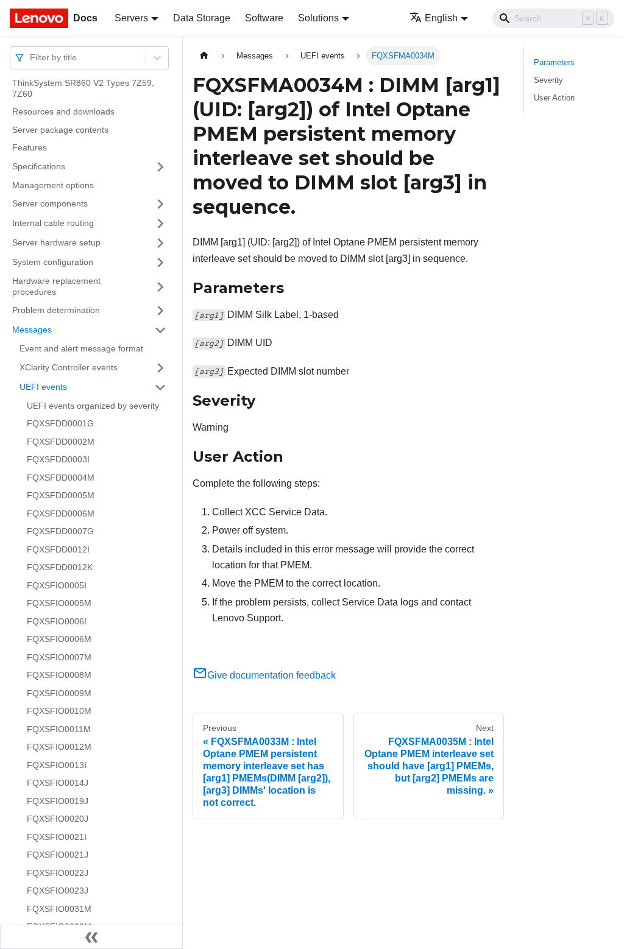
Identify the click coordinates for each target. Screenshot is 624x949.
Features (29, 147)
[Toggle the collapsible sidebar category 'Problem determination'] (160, 310)
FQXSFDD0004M (60, 477)
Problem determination (56, 310)
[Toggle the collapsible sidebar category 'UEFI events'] (160, 387)
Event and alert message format (81, 348)
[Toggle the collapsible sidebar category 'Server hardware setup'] (160, 243)
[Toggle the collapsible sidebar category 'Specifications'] (160, 167)
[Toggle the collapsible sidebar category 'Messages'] (160, 330)
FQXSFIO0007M (59, 657)
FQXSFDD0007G (60, 531)
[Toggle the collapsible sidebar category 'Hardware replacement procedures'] (160, 286)
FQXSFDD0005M (60, 495)
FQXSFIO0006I (57, 621)
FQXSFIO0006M (59, 639)
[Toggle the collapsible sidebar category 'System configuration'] (160, 262)
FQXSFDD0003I (58, 459)
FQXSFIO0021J (57, 854)
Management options (53, 185)
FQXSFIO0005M (59, 603)
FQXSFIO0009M (59, 693)
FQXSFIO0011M (59, 729)
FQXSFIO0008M (59, 675)
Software (264, 18)
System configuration (52, 262)
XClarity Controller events (69, 367)
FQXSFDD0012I (58, 549)
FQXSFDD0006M (60, 513)
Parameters (554, 62)
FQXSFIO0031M (59, 909)
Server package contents (60, 130)
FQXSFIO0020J (57, 819)
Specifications (38, 166)
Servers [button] (131, 18)
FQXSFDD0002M (60, 441)
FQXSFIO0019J (57, 801)
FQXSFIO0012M (59, 747)
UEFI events (43, 387)
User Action (554, 97)
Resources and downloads (63, 111)
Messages (32, 329)
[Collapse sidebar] (91, 937)
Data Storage (201, 18)
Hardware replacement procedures (56, 286)
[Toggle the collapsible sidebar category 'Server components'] (160, 204)
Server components (50, 203)
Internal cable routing (53, 223)
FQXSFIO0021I (57, 837)
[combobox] (31, 58)
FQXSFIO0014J (57, 783)
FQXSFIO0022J (57, 873)
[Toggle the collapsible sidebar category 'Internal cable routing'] (160, 223)
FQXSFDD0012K (60, 567)
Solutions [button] (318, 18)
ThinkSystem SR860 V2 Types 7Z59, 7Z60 (83, 88)
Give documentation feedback (271, 675)
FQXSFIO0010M (59, 711)
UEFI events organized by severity (93, 406)
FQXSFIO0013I (57, 765)
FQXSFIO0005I (57, 585)
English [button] (441, 18)
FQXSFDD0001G (60, 423)
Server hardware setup (56, 242)
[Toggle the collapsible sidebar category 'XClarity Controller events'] (160, 368)
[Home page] (204, 55)
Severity (548, 80)
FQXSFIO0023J (57, 890)
